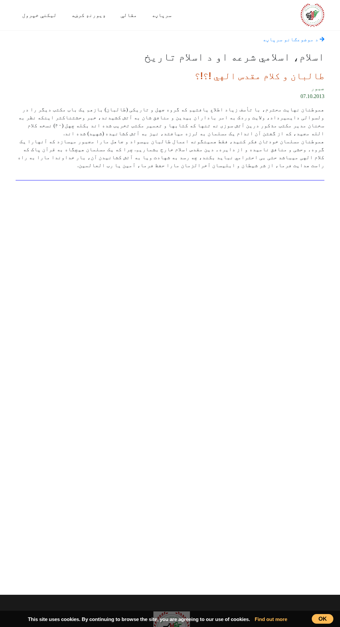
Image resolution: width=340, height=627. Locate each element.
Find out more (271, 619)
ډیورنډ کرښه (88, 15)
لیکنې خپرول (39, 15)
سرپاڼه (162, 15)
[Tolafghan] (312, 14)
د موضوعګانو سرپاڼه (291, 39)
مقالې (129, 15)
